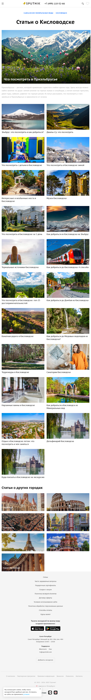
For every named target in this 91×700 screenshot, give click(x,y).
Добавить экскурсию (45, 660)
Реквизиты (70, 676)
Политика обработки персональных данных (45, 606)
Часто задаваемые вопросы (45, 581)
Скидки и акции (45, 590)
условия (26, 694)
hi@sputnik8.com (45, 652)
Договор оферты (45, 598)
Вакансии (60, 676)
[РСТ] (55, 692)
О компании (10, 676)
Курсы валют (45, 614)
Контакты (79, 676)
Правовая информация (46, 676)
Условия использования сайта (45, 602)
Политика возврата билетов (45, 594)
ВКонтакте (43, 649)
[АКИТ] (50, 692)
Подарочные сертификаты (45, 585)
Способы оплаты (45, 610)
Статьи (45, 577)
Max (50, 649)
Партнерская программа (26, 676)
